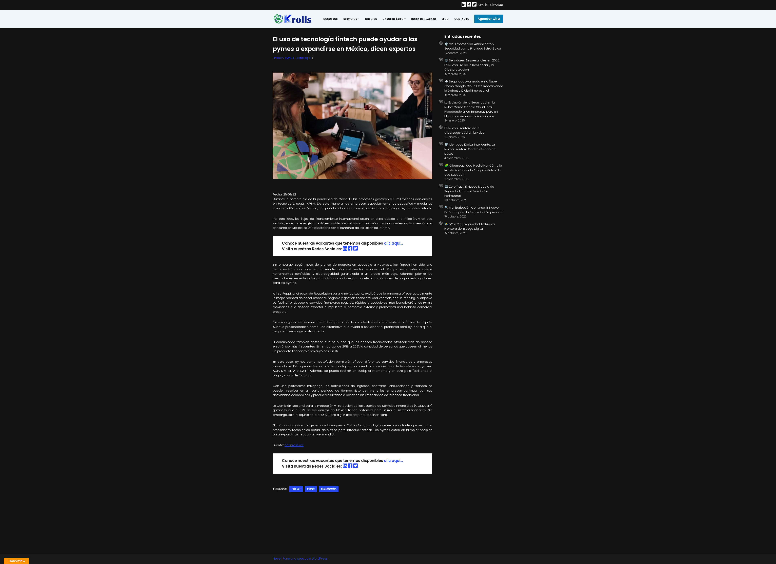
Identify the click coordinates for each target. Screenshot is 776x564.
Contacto (461, 19)
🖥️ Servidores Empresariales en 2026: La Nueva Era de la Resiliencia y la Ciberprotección (472, 65)
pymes (289, 58)
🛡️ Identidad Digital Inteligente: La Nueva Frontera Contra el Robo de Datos (470, 149)
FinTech (278, 58)
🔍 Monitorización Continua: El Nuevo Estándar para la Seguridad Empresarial (473, 209)
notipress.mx (294, 445)
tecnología (328, 488)
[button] (358, 18)
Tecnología (302, 58)
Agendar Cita (489, 18)
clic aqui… (393, 243)
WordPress (320, 558)
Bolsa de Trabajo (423, 19)
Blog (445, 19)
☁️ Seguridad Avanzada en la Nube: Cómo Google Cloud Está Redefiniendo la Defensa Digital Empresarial (473, 86)
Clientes (371, 19)
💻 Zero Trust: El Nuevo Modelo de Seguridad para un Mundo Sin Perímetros (469, 191)
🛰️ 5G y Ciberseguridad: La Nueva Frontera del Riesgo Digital (469, 226)
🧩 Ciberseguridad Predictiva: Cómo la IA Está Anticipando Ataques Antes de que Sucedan (473, 170)
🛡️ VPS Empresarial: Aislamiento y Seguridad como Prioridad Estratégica (472, 46)
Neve (276, 558)
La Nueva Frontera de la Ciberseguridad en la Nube (464, 130)
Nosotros (330, 19)
